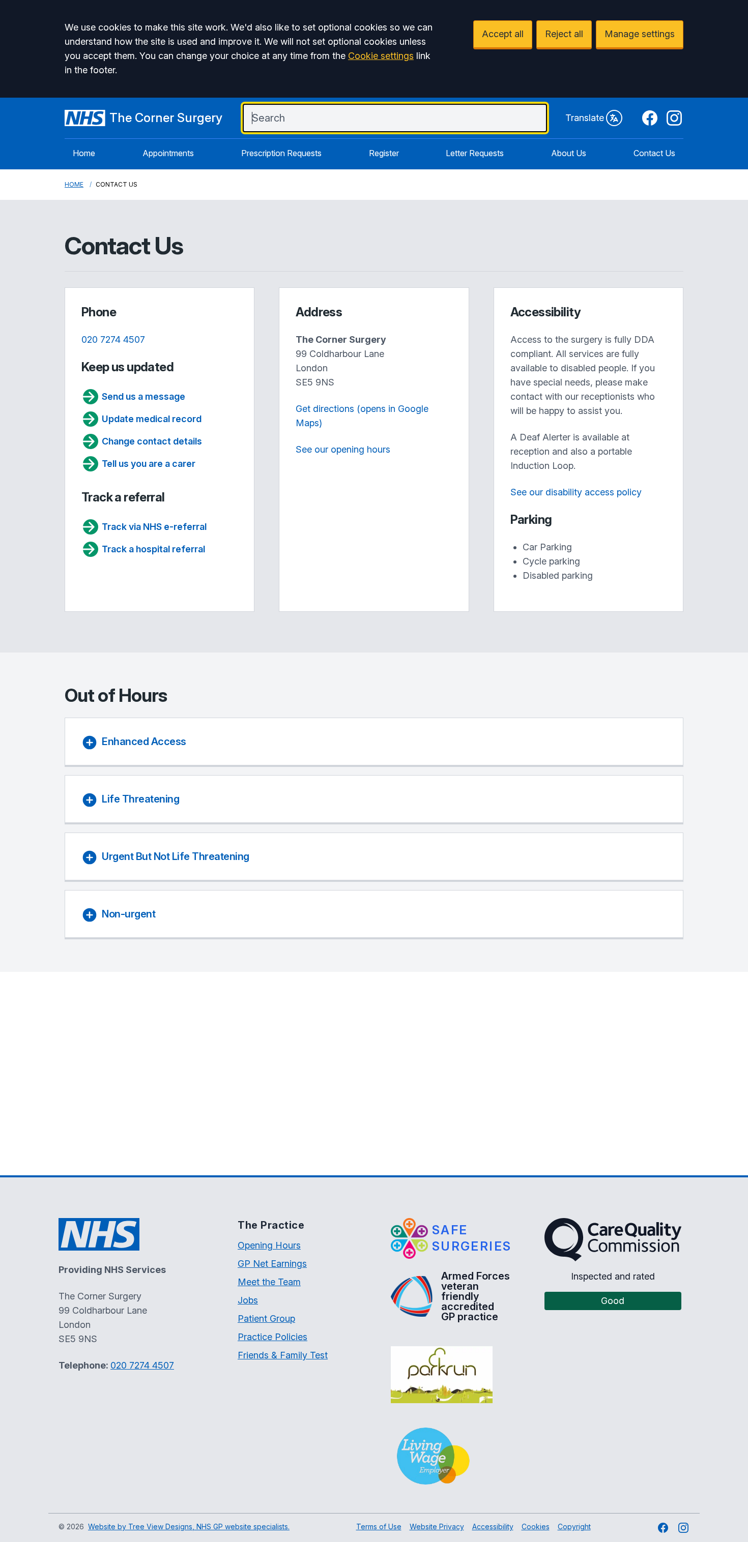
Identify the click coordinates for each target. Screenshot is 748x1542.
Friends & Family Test (283, 1355)
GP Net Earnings (272, 1263)
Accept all (503, 33)
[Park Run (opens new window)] (441, 1374)
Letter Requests (475, 153)
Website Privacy (437, 1526)
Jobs (248, 1300)
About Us (568, 153)
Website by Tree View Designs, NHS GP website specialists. (189, 1526)
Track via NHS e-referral (154, 526)
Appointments (168, 153)
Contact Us (654, 153)
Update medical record (152, 418)
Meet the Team (269, 1282)
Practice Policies (272, 1336)
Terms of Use (378, 1526)
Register (384, 153)
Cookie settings (381, 55)
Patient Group (266, 1318)
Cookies (536, 1526)
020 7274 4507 (113, 339)
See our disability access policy (576, 492)
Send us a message (143, 396)
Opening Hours (269, 1245)
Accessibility (492, 1526)
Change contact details (152, 441)
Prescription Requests (281, 153)
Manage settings (640, 33)
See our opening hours (343, 449)
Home (84, 153)
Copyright (574, 1526)
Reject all (564, 33)
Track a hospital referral (153, 549)
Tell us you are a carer (148, 463)
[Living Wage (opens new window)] (433, 1456)
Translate (584, 117)
